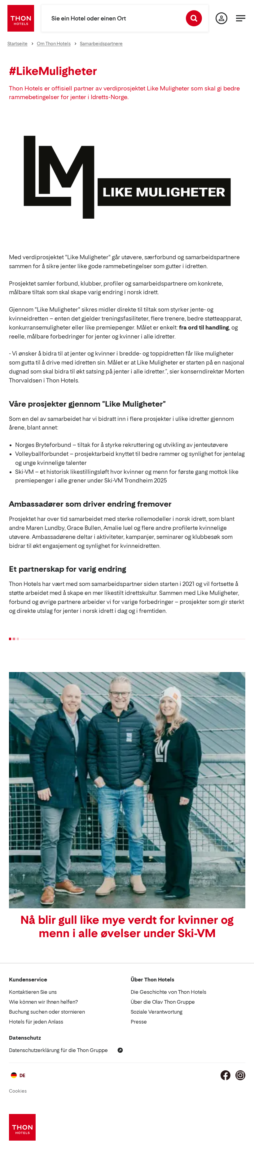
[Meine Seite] (221, 18)
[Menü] (241, 18)
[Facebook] (225, 1075)
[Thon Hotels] (20, 18)
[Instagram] (240, 1075)
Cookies (18, 1091)
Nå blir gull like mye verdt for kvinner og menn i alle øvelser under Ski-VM (127, 926)
